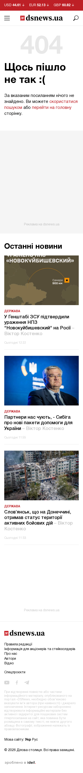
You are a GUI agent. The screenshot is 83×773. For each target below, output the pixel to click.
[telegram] (26, 682)
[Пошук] (76, 18)
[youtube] (6, 682)
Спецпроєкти (14, 672)
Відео (9, 663)
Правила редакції (18, 644)
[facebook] (17, 682)
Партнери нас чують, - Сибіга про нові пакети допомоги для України (38, 423)
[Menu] (7, 18)
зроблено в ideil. (20, 762)
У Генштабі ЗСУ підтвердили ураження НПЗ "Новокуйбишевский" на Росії (39, 325)
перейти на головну (52, 108)
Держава (12, 311)
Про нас (10, 653)
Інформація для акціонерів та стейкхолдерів (39, 649)
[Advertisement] (41, 178)
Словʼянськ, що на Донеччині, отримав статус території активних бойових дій (38, 520)
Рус (35, 739)
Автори (10, 658)
